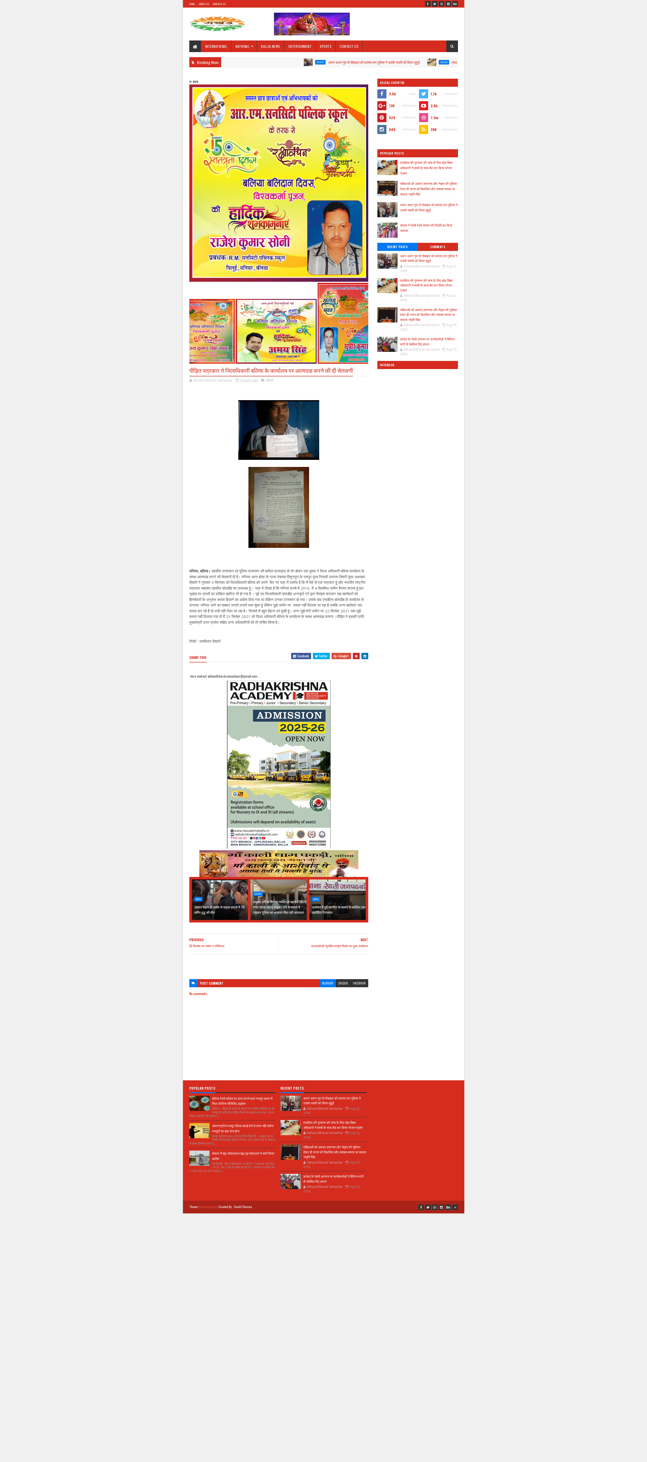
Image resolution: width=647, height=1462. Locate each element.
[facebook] (428, 4)
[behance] (455, 4)
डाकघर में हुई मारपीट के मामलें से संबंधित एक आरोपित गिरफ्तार (338, 909)
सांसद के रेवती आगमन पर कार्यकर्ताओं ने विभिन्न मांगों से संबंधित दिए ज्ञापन (427, 341)
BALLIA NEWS (270, 46)
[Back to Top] (455, 1207)
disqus (343, 983)
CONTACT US (349, 46)
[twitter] (434, 4)
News (257, 62)
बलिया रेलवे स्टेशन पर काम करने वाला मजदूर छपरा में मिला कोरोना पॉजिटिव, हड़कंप (242, 1101)
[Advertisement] (278, 964)
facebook (359, 983)
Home (192, 4)
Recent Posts (397, 247)
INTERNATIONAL (216, 46)
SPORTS (325, 46)
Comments (437, 247)
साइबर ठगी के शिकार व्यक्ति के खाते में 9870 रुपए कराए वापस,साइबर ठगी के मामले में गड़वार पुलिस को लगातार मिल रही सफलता (279, 907)
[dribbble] (441, 4)
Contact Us (219, 4)
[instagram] (448, 4)
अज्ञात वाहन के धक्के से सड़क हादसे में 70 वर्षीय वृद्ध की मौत (219, 909)
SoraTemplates (208, 1207)
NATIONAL (242, 46)
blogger (327, 983)
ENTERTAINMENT (300, 46)
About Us (204, 4)
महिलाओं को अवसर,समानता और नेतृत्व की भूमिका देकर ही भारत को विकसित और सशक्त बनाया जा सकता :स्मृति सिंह (428, 189)
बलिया (269, 380)
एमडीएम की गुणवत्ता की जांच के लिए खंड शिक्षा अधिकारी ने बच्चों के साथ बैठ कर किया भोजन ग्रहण (447, 62)
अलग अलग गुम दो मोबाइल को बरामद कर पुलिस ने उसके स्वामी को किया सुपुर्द (310, 62)
